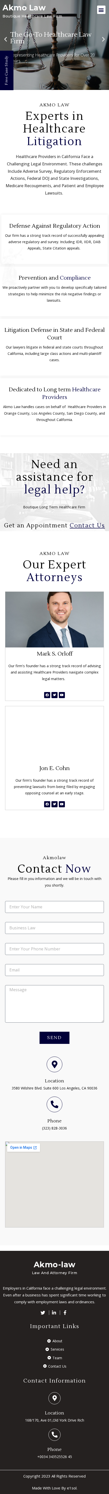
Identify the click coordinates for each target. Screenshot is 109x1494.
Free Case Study (6, 70)
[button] (101, 10)
